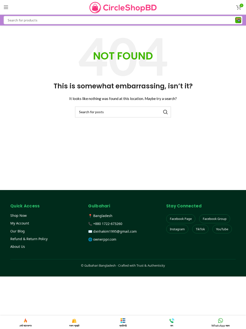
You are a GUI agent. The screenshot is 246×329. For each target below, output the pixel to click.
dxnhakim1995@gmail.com (115, 231)
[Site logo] (123, 7)
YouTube (222, 229)
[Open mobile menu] (6, 7)
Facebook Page (181, 219)
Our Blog (17, 231)
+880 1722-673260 (107, 223)
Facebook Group (215, 219)
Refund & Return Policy (29, 239)
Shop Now (18, 215)
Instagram (177, 229)
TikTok (200, 229)
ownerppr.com (104, 239)
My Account (19, 223)
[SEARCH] (165, 112)
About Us (17, 246)
